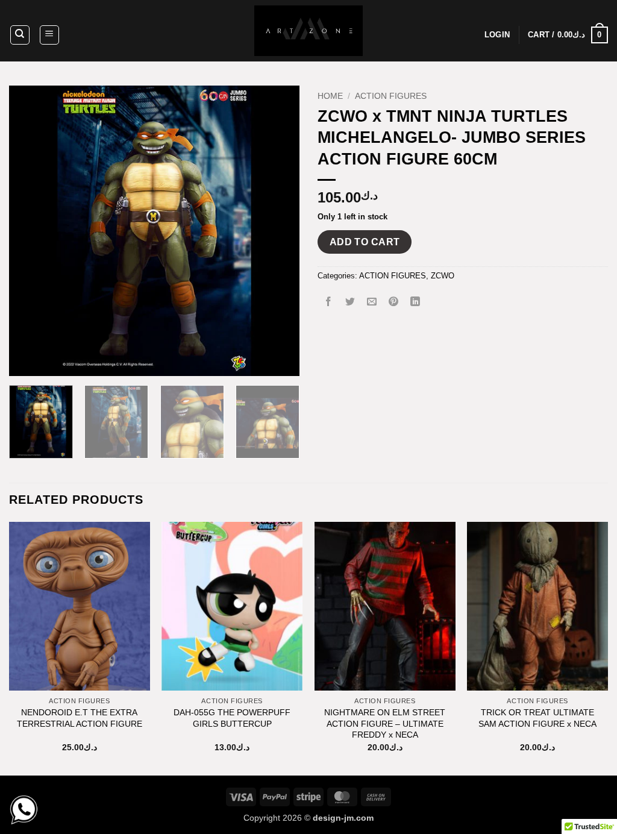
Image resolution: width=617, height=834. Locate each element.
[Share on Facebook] (329, 303)
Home (330, 96)
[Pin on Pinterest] (394, 303)
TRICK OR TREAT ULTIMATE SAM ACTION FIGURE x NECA (537, 718)
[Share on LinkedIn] (415, 303)
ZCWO (442, 275)
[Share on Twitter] (350, 303)
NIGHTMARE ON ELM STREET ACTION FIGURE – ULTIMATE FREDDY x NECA (384, 723)
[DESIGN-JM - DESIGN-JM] (308, 30)
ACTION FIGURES (391, 96)
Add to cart (365, 242)
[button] (49, 35)
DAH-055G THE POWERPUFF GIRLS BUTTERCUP (232, 718)
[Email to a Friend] (372, 303)
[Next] (278, 231)
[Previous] (30, 231)
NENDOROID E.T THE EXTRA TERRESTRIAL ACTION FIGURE (79, 718)
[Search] (20, 35)
